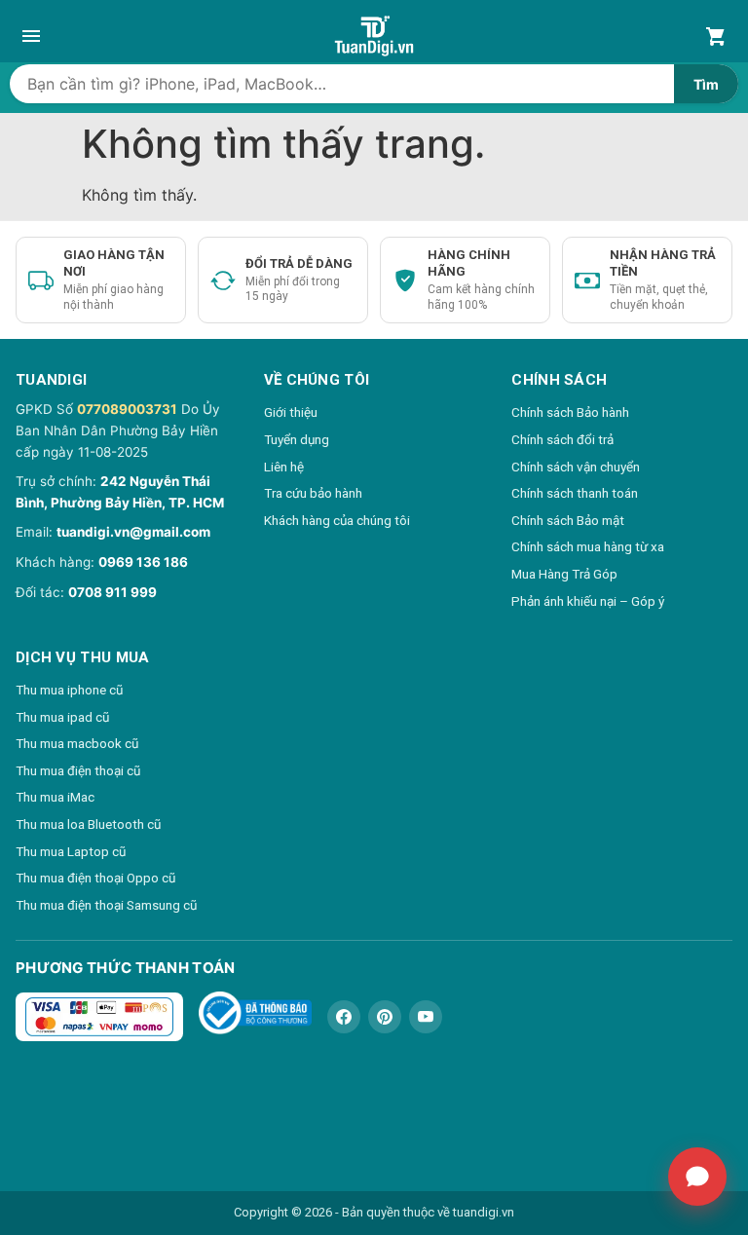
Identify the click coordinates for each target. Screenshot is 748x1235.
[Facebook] (343, 1016)
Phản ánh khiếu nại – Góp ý (587, 601)
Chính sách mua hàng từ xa (587, 546)
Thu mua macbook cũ (77, 743)
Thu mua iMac (55, 797)
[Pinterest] (384, 1016)
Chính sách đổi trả (562, 439)
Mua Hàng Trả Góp (564, 573)
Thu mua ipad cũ (62, 717)
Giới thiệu (291, 412)
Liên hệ (284, 466)
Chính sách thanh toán (574, 493)
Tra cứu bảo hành (313, 493)
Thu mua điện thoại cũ (78, 770)
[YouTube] (425, 1016)
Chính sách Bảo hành (570, 412)
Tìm (706, 84)
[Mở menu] (31, 36)
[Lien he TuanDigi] (697, 1176)
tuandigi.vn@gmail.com (133, 532)
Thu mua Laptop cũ (71, 851)
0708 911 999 (112, 592)
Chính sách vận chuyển (575, 466)
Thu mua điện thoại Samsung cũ (106, 905)
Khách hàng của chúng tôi (337, 520)
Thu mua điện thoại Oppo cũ (95, 877)
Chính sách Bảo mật (567, 520)
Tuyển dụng (296, 439)
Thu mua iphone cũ (69, 689)
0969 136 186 (143, 562)
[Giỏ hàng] (716, 36)
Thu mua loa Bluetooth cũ (88, 824)
